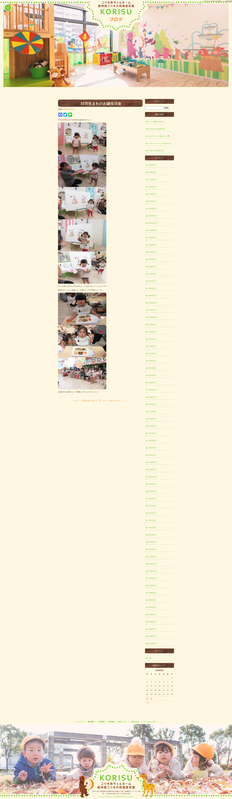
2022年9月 (152, 411)
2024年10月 (153, 230)
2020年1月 (152, 636)
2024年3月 (152, 281)
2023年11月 (153, 310)
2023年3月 (152, 368)
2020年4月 (152, 614)
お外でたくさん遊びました (158, 136)
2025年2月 (152, 201)
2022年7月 (152, 426)
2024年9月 (152, 238)
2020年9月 (152, 585)
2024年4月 (152, 274)
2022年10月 (153, 404)
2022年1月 (152, 469)
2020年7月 (152, 600)
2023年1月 (152, 382)
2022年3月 (152, 455)
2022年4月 (152, 448)
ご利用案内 (101, 722)
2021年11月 (153, 484)
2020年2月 (152, 629)
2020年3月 (152, 622)
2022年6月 (152, 433)
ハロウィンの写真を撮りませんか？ (85, 400)
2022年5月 (152, 440)
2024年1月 (152, 295)
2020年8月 (152, 593)
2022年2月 (152, 462)
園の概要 (91, 722)
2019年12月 (153, 643)
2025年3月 (152, 194)
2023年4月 (152, 361)
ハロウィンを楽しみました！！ (114, 400)
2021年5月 (152, 527)
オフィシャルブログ (149, 722)
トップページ (80, 722)
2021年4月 (152, 535)
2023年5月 (152, 353)
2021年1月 (152, 556)
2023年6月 (152, 346)
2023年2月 (152, 375)
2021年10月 (153, 491)
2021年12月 (153, 477)
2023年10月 (153, 317)
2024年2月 (152, 288)
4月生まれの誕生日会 (156, 151)
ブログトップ (159, 101)
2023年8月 (152, 332)
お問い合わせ (135, 722)
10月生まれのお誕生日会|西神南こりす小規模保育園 (218, 1)
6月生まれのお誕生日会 (157, 129)
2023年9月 (152, 324)
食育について (122, 722)
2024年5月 (152, 267)
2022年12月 (153, 390)
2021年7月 (152, 513)
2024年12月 (153, 216)
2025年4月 (152, 187)
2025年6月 (152, 172)
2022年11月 (153, 397)
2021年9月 (152, 498)
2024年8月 (152, 245)
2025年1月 (152, 209)
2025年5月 (152, 180)
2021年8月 (152, 506)
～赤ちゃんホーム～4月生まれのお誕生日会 (161, 143)
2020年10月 (153, 578)
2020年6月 (152, 607)
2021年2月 (152, 549)
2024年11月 (153, 223)
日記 (150, 658)
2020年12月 (153, 564)
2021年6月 (152, 520)
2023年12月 (153, 303)
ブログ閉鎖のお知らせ (156, 122)
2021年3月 (152, 542)
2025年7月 (152, 165)
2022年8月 (152, 419)
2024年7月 (152, 252)
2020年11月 (153, 571)
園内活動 (112, 722)
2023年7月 (152, 339)
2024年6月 (152, 259)
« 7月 (147, 703)
